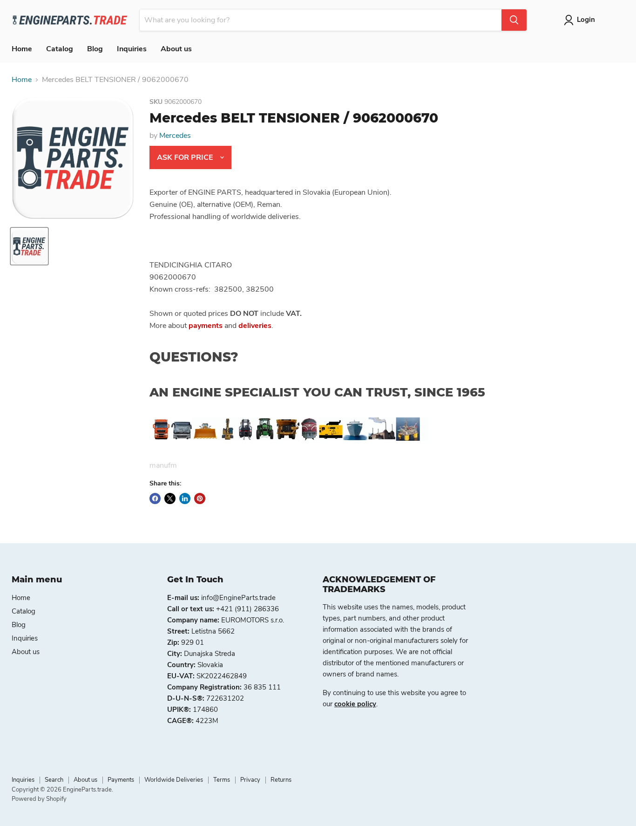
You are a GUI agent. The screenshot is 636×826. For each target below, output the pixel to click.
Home (22, 49)
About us (176, 49)
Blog (95, 49)
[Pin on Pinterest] (199, 498)
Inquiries (132, 49)
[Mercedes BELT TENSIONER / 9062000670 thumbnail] (29, 246)
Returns (281, 780)
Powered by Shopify (39, 799)
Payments (121, 780)
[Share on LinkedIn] (184, 498)
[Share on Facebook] (155, 498)
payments (206, 326)
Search (54, 780)
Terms (221, 780)
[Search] (514, 20)
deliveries (254, 326)
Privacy (250, 780)
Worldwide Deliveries (173, 780)
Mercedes (175, 135)
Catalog (59, 49)
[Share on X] (170, 498)
